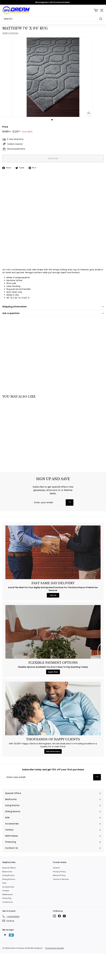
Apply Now (53, 672)
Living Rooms (8, 875)
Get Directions (53, 751)
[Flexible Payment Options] (53, 632)
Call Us (53, 595)
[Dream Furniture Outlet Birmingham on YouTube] (64, 916)
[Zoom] (88, 112)
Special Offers (9, 867)
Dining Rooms (8, 879)
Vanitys (5, 890)
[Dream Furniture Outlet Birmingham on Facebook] (59, 916)
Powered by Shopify (54, 948)
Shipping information (14, 306)
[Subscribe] (69, 502)
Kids (4, 883)
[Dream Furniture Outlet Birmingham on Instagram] (54, 916)
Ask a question (10, 313)
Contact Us (7, 902)
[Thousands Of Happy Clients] (53, 708)
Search (56, 867)
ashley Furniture (10, 33)
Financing (6, 898)
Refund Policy (59, 875)
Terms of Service (61, 879)
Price (5, 126)
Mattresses (7, 894)
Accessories (8, 887)
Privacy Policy (59, 871)
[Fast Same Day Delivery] (53, 552)
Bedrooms (7, 871)
